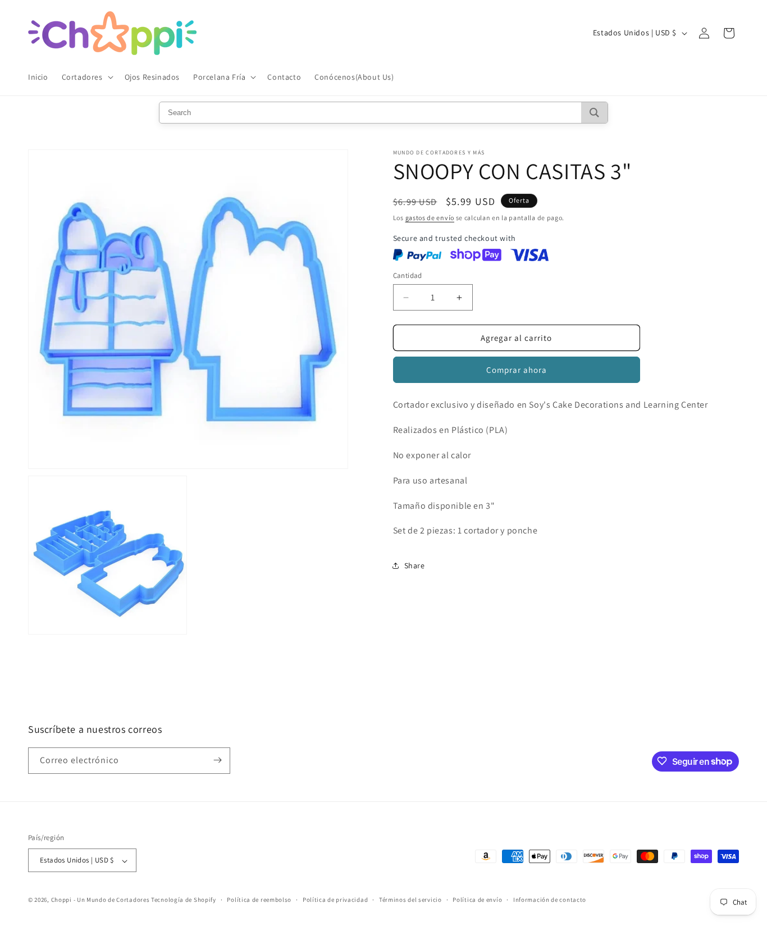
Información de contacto (549, 900)
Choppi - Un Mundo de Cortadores (100, 900)
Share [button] (414, 565)
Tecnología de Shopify (183, 900)
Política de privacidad (335, 900)
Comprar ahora (516, 370)
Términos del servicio (410, 900)
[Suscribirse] (217, 760)
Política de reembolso (259, 900)
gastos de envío (430, 217)
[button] (86, 77)
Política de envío (477, 900)
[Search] (594, 112)
